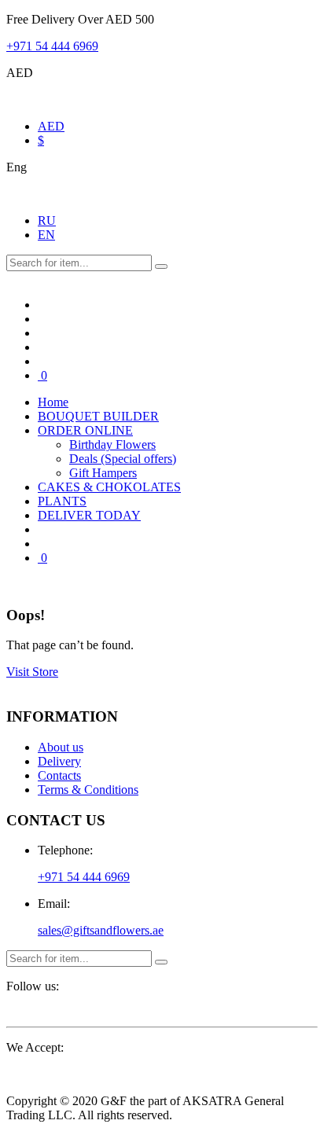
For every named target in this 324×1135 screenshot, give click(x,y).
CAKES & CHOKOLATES (109, 487)
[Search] (161, 266)
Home (53, 402)
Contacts (59, 775)
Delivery (59, 761)
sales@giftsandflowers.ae (101, 930)
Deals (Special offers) (122, 458)
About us (60, 747)
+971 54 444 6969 (52, 46)
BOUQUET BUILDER (98, 416)
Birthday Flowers (112, 444)
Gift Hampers (103, 472)
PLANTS (62, 501)
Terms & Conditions (88, 789)
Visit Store (32, 671)
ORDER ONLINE (85, 430)
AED (51, 126)
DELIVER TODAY (89, 515)
